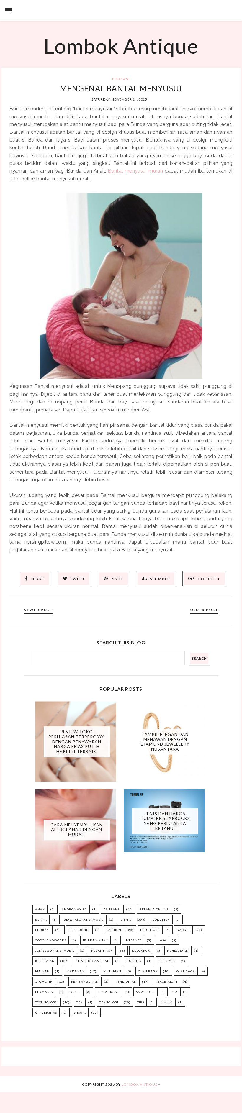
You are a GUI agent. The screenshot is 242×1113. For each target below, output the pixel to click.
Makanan (75, 971)
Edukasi (121, 79)
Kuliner (134, 961)
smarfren (145, 992)
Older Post (204, 610)
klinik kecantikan (93, 961)
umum (167, 1002)
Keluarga (141, 950)
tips (140, 1002)
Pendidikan (126, 981)
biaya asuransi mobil (84, 919)
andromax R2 (74, 909)
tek (79, 1002)
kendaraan (178, 950)
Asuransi (112, 909)
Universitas (46, 1012)
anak (40, 909)
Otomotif (43, 981)
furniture (150, 930)
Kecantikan (102, 950)
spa (175, 992)
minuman (112, 971)
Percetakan (166, 981)
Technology (46, 1002)
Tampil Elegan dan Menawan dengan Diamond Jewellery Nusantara (165, 741)
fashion (114, 930)
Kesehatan (45, 961)
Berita (41, 919)
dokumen (161, 919)
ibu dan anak (95, 940)
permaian (44, 992)
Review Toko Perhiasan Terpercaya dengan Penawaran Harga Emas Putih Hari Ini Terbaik (76, 741)
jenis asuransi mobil (54, 950)
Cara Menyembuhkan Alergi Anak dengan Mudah (76, 829)
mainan (42, 971)
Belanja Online (154, 909)
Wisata (80, 1012)
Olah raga (148, 971)
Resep (75, 992)
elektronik (79, 930)
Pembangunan (85, 981)
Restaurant (108, 992)
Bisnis (125, 919)
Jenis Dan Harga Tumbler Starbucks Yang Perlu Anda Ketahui (165, 820)
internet (133, 940)
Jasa (162, 940)
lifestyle (166, 961)
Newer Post (38, 610)
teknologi (108, 1002)
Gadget (183, 930)
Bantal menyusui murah (135, 171)
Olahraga (185, 971)
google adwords (50, 940)
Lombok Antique (121, 45)
